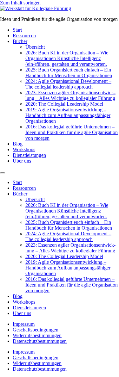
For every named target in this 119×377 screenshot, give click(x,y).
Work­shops (24, 149)
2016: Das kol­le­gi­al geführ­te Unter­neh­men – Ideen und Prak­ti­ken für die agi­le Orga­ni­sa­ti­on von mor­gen (71, 132)
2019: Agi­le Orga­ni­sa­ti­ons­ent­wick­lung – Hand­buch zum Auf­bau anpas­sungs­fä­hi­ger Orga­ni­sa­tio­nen (67, 115)
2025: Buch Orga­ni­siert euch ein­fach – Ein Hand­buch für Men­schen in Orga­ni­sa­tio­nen (68, 72)
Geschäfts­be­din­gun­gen (35, 329)
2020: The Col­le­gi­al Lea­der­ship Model (64, 104)
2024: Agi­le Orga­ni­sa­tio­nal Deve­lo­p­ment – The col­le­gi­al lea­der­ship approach (68, 84)
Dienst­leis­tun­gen (29, 155)
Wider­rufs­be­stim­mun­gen (37, 335)
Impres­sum (24, 324)
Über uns (22, 161)
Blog (18, 143)
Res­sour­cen (24, 35)
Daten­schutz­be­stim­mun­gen (40, 341)
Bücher (20, 41)
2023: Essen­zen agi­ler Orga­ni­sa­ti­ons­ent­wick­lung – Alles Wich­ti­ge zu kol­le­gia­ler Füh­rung (70, 95)
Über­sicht (35, 47)
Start (17, 30)
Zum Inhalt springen (20, 2)
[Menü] (2, 173)
